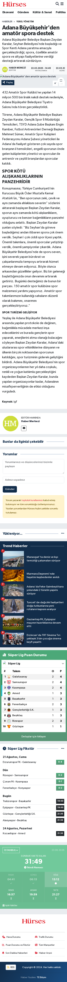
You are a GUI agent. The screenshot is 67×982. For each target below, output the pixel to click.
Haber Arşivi (45, 953)
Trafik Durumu (46, 937)
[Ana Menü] (62, 4)
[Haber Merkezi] (10, 423)
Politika (61, 12)
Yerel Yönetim (25, 22)
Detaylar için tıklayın (33, 736)
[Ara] (57, 4)
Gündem (23, 12)
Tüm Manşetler (47, 945)
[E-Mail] (24, 428)
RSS (12, 967)
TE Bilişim (41, 977)
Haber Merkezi (30, 421)
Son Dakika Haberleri (16, 953)
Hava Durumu (13, 937)
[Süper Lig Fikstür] (62, 748)
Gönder (10, 489)
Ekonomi (8, 12)
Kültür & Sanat (42, 12)
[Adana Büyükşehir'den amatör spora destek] (33, 77)
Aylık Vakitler (11, 905)
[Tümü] (62, 533)
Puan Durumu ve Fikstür (18, 945)
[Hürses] (14, 4)
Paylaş (9, 82)
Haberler (7, 22)
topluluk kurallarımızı (32, 500)
